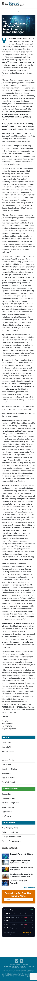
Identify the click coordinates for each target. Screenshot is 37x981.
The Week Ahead (8, 782)
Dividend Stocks (8, 751)
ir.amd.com (6, 647)
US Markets (6, 773)
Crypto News (7, 811)
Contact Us (19, 964)
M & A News (6, 816)
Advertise (25, 964)
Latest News (6, 743)
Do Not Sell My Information (18, 967)
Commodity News (8, 798)
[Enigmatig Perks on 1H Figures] (5, 856)
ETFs (3, 756)
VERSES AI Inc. (7, 146)
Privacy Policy (30, 966)
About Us (11, 964)
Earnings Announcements (11, 837)
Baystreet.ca (19, 970)
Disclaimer (22, 966)
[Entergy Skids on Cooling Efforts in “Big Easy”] (5, 869)
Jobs (16, 966)
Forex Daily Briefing (9, 769)
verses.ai (27, 409)
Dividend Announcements (11, 841)
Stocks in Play (7, 747)
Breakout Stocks (8, 760)
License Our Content (8, 966)
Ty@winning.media (9, 729)
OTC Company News (10, 828)
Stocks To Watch (8, 778)
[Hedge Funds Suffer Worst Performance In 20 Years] (5, 863)
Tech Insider (6, 765)
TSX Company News (10, 832)
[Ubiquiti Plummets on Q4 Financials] (5, 883)
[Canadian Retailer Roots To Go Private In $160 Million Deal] (5, 876)
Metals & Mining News (10, 803)
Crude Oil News (8, 807)
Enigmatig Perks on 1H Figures (21, 854)
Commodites (6, 794)
